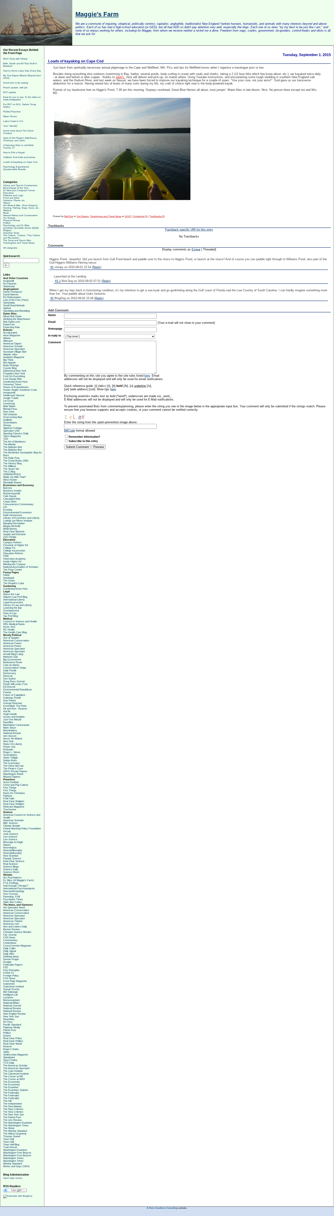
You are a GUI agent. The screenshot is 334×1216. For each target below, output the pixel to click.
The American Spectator (16, 1068)
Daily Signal (9, 951)
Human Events (11, 989)
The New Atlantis (12, 1106)
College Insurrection (14, 550)
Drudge (7, 962)
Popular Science (12, 858)
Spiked (7, 308)
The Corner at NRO (14, 1079)
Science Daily (10, 869)
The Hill (7, 1101)
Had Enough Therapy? (15, 885)
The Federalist (11, 1092)
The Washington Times (16, 1125)
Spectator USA (11, 430)
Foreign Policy (11, 975)
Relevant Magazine (13, 806)
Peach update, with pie (15, 87)
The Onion (9, 580)
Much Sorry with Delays (15, 58)
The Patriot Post (12, 1117)
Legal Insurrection (13, 602)
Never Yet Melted (12, 738)
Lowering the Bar (12, 607)
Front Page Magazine (15, 981)
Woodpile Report (12, 482)
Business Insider (12, 490)
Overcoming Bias (12, 417)
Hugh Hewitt (10, 714)
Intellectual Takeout (13, 395)
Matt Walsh (9, 406)
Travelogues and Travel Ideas (19, 243)
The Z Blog (9, 471)
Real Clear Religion (13, 801)
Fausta (7, 692)
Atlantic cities (10, 354)
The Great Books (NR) (15, 460)
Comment (54, 342)
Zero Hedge (9, 537)
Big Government (12, 659)
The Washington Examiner (17, 1122)
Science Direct (11, 872)
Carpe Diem (9, 501)
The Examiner (11, 1087)
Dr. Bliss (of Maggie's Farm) (18, 880)
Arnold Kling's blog (13, 654)
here (147, 375)
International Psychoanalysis (19, 888)
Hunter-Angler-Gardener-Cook (20, 389)
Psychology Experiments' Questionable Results (16, 168)
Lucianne (8, 997)
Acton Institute (11, 782)
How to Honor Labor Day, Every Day (22, 70)
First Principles (11, 970)
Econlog (7, 509)
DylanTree (9, 324)
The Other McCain (13, 765)
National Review (12, 733)
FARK (6, 575)
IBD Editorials (10, 992)
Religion (7, 230)
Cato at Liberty (11, 665)
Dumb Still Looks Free (15, 684)
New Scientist (10, 855)
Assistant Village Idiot (14, 351)
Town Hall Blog (11, 1144)
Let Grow (8, 400)
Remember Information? (84, 436)
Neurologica (9, 847)
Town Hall (8, 1139)
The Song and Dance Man (17, 240)
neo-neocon (9, 735)
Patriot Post (9, 1030)
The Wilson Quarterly (15, 1133)
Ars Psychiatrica (12, 877)
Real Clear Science (13, 861)
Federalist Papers (13, 964)
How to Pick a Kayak (14, 152)
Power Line (9, 746)
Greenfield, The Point (14, 705)
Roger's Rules (11, 1049)
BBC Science (10, 823)
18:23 (128, 216)
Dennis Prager (11, 959)
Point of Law (10, 613)
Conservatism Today (14, 667)
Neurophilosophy (12, 853)
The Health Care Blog (15, 632)
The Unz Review (12, 1120)
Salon (6, 1051)
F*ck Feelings (10, 883)
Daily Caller (9, 948)
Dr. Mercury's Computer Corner (19, 190)
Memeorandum (11, 1000)
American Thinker (13, 921)
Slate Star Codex (12, 902)
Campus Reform (12, 542)
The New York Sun (13, 1114)
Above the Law (11, 594)
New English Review (14, 1013)
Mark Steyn (9, 727)
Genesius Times (12, 384)
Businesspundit (11, 493)
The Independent (12, 1103)
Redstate (8, 749)
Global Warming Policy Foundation (22, 828)
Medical (7, 210)
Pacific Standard (12, 1024)
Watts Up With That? (14, 477)
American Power (12, 646)
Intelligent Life (10, 994)
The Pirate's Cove (13, 768)
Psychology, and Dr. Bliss (16, 225)
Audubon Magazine (13, 357)
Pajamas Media (11, 1027)
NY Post (7, 1022)
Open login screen (12, 1178)
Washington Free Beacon (17, 1152)
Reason (7, 1046)
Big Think (8, 359)
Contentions (9, 943)
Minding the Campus (14, 564)
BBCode (69, 430)
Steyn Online (10, 1060)
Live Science (10, 836)
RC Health (9, 629)
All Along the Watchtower (16, 319)
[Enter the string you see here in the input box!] (77, 415)
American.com (11, 923)
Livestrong (9, 403)
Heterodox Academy (14, 558)
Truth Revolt (10, 1147)
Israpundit (8, 280)
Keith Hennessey (12, 515)
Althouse (8, 340)
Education (8, 193)
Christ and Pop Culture (15, 784)
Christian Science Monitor (17, 932)
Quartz (7, 1035)
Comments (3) (140, 216)
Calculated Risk (11, 498)
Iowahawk (8, 577)
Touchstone (9, 809)
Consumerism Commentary (18, 504)
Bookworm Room (12, 662)
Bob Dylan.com (11, 321)
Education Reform (13, 553)
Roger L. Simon (11, 752)
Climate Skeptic (11, 825)
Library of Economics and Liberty (21, 518)
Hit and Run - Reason (15, 708)
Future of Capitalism (14, 695)
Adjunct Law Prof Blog (15, 597)
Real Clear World (12, 1043)
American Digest (12, 343)
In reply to (54, 335)
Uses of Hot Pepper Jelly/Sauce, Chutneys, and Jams (20, 139)
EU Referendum (12, 297)
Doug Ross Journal (14, 681)
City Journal (9, 934)
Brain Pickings (11, 365)
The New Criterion (13, 1109)
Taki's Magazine (12, 436)
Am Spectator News (14, 907)
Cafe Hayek (9, 496)
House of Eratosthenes (16, 387)
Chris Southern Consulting (163, 1208)
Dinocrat (7, 676)
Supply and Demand (14, 534)
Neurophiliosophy (12, 850)
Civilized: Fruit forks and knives (19, 157)
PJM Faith (8, 798)
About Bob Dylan (12, 316)
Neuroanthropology (13, 891)
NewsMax (8, 1019)
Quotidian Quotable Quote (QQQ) (21, 228)
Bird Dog (68, 216)
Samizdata (9, 302)
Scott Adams (10, 422)
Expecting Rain (11, 327)
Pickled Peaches (12, 111)
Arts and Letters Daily (15, 926)
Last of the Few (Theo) (15, 300)
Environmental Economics (17, 512)
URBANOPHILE (12, 474)
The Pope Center (12, 569)
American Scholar (13, 346)
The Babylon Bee (12, 447)
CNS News (9, 937)
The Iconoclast (11, 763)
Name (52, 315)
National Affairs (11, 1002)
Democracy (9, 673)
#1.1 (58, 281)
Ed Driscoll (9, 686)
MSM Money (10, 528)
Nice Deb (8, 741)
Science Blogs (11, 866)
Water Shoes (10, 116)
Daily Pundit (9, 670)
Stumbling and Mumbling (16, 310)
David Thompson (12, 291)
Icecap (7, 831)
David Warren (10, 294)
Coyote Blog (10, 368)
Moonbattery (10, 730)
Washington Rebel (13, 774)
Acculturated (10, 332)
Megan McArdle (11, 526)
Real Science (10, 864)
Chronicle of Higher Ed (15, 545)
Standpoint (9, 1057)
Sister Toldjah (10, 757)
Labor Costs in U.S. (13, 121)
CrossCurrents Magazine (17, 945)
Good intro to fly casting (15, 83)
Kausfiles (8, 722)
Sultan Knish (10, 760)
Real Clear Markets (14, 531)
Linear (196, 249)
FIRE (6, 556)
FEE (5, 967)
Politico (7, 1032)
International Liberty (14, 599)
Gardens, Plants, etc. (14, 200)
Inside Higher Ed (12, 561)
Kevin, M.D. (9, 626)
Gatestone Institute (13, 986)
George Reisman (12, 703)
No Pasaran (9, 283)
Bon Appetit (9, 362)
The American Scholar (15, 1065)
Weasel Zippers (11, 776)
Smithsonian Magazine (15, 1054)
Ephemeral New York (14, 370)
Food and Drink (11, 198)
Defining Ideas (11, 956)
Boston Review (11, 929)
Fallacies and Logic (13, 195)
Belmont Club (10, 656)
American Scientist (13, 820)
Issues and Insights (14, 716)
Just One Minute (12, 719)
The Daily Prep (11, 458)
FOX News (9, 978)
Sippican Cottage (12, 428)
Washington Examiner (15, 1150)
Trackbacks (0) (157, 216)
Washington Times (13, 1158)
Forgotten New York (14, 373)
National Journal (12, 1005)
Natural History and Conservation (20, 215)
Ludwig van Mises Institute (17, 520)
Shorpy (7, 425)
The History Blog (12, 463)
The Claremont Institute (16, 1073)
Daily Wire (8, 953)
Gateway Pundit (12, 697)
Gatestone (9, 983)
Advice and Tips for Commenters (20, 185)
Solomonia (9, 286)
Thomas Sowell (11, 1136)
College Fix (9, 547)
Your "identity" (10, 126)
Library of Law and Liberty (17, 605)
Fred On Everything (14, 376)
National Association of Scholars (20, 567)
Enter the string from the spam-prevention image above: (100, 422)
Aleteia (6, 338)
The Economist (11, 1081)
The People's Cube (13, 583)
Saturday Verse (11, 233)
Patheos (7, 795)
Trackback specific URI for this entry (189, 229)
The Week (9, 1128)
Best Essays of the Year (15, 188)
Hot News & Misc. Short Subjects (20, 205)
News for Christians (14, 793)
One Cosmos (10, 893)
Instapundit (9, 392)
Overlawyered (11, 610)
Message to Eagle (13, 842)
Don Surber (9, 678)
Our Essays (9, 218)
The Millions (9, 466)
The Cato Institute (13, 1071)
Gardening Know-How (15, 381)
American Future (12, 643)
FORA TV (8, 972)
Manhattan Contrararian (16, 725)
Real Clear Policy (12, 1038)
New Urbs (8, 411)
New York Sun (11, 1016)
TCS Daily (8, 1062)
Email (51, 322)
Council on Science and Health (20, 621)
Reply (96, 267)
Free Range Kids (12, 379)
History (6, 203)
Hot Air (6, 711)
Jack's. (120, 77)
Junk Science (10, 834)
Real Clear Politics (13, 1041)
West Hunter (10, 479)
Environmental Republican (17, 689)
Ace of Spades (11, 637)
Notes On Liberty (12, 744)
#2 (52, 298)
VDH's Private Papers (15, 771)
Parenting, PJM (11, 896)
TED (5, 438)
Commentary (10, 940)
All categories (10, 248)
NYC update (9, 92)
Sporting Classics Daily (16, 433)
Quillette (7, 419)
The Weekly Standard (15, 1130)
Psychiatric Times (13, 899)
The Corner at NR (13, 1076)
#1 (52, 267)
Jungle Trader (11, 398)
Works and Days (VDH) (16, 1166)
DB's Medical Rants (14, 624)
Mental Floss (10, 409)
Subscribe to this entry (83, 441)
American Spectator (14, 349)
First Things (9, 787)
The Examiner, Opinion (15, 1090)
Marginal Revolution (14, 523)
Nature (7, 844)
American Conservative (16, 640)
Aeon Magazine (11, 335)
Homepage (55, 328)
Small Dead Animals (14, 305)
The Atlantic (9, 444)
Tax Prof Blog (10, 616)
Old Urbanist (10, 414)
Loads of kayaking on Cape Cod (20, 162)
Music (6, 213)
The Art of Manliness (14, 441)
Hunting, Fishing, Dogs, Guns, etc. (21, 208)
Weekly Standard (12, 1163)
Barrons (7, 488)
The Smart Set (11, 468)
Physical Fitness (11, 220)
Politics (6, 223)
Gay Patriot (9, 700)
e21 (5, 507)
